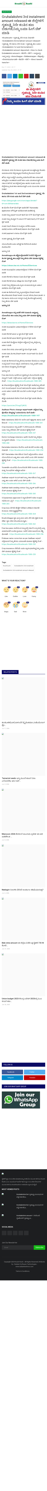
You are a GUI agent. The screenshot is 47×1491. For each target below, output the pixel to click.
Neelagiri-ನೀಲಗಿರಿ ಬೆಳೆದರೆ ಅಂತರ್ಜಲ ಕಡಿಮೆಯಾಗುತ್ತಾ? (22, 890)
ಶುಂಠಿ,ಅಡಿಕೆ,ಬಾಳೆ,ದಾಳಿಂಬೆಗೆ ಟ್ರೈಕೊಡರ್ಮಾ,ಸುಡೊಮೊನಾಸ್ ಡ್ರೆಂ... (23, 723)
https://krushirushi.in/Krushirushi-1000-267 (19, 473)
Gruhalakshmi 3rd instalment (24, 566)
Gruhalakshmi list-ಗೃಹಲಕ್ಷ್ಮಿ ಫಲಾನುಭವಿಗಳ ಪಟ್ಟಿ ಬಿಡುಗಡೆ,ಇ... (29, 1195)
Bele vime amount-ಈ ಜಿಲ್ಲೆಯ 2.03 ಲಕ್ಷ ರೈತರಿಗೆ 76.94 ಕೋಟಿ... (23, 944)
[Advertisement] (23, 130)
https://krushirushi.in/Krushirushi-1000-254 (26, 450)
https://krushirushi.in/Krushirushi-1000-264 (19, 514)
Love (24, 596)
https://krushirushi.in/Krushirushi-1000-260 (19, 494)
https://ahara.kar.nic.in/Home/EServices (19, 265)
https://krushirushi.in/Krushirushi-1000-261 (26, 423)
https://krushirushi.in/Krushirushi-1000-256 (26, 534)
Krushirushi (7, 566)
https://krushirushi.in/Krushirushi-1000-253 (19, 554)
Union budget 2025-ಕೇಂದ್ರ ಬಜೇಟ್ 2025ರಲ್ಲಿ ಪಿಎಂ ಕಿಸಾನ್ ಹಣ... (22, 999)
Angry (6, 612)
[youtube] (20, 1233)
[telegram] (15, 1233)
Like (6, 596)
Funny (34, 596)
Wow (24, 612)
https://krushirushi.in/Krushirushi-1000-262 (19, 524)
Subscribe (39, 1247)
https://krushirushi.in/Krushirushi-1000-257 (19, 433)
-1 (36, 587)
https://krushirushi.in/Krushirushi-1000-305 (24, 381)
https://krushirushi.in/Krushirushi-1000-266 (19, 483)
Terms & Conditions (23, 1271)
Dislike (15, 596)
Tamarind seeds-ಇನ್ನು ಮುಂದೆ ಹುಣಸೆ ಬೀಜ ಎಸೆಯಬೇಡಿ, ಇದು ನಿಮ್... (19, 779)
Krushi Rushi (7, 12)
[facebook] (4, 1233)
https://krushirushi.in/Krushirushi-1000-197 (21, 416)
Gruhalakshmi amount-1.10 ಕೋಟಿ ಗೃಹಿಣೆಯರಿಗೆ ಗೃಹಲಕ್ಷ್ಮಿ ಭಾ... (28, 1217)
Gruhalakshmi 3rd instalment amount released (18, 570)
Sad (15, 612)
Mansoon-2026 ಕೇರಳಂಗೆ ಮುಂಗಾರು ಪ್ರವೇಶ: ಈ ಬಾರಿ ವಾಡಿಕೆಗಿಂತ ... (22, 835)
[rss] (26, 1233)
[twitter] (9, 1233)
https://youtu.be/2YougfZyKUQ (14, 405)
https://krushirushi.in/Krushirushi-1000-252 (19, 544)
